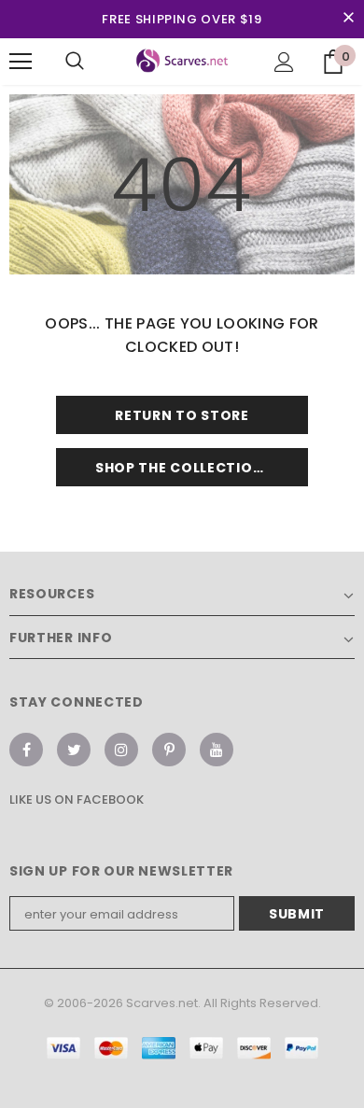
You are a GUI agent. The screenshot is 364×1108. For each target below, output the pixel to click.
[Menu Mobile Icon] (20, 61)
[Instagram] (121, 749)
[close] (348, 18)
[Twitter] (74, 749)
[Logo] (182, 61)
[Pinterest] (169, 749)
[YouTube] (216, 749)
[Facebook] (26, 749)
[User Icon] (284, 62)
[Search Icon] (74, 61)
